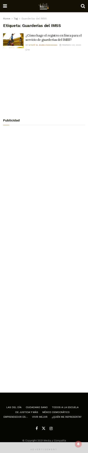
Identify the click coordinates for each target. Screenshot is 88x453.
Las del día (13, 407)
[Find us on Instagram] (51, 428)
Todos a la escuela (65, 407)
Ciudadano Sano (37, 407)
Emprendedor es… (15, 416)
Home (6, 18)
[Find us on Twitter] (43, 428)
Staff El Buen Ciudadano (43, 45)
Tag (16, 18)
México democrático (56, 412)
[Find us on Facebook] (37, 428)
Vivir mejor (39, 416)
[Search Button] (83, 6)
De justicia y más (26, 412)
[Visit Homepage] (44, 6)
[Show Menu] (5, 6)
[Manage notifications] (78, 444)
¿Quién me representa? (66, 416)
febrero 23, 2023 (71, 45)
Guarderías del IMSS (34, 18)
